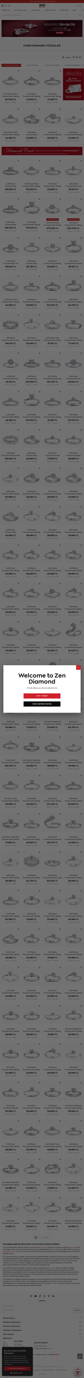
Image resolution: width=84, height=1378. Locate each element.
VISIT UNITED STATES (41, 704)
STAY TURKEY (42, 696)
